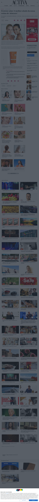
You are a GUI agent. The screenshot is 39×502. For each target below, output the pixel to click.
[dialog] (19, 495)
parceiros (7, 493)
